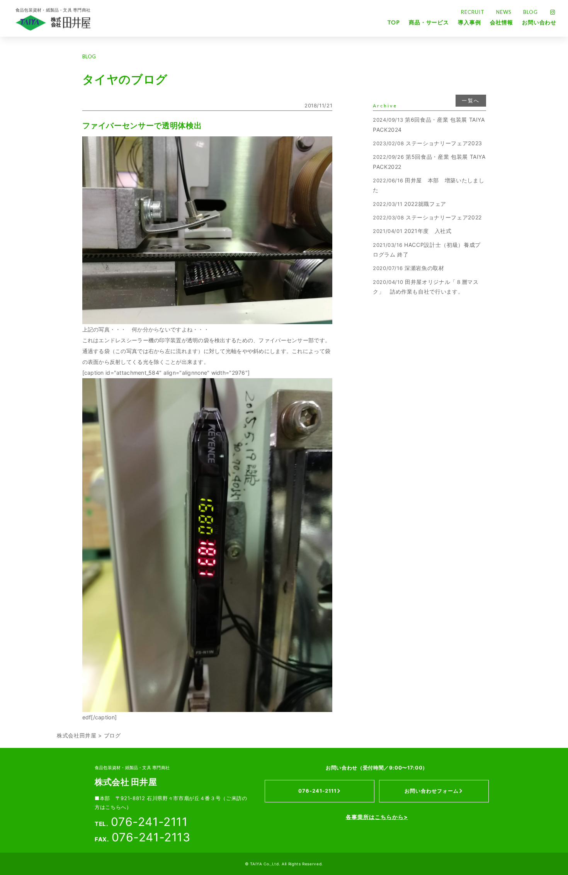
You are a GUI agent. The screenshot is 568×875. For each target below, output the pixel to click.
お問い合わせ (539, 22)
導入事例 (469, 22)
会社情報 (501, 22)
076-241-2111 (317, 791)
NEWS (504, 12)
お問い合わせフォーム (432, 791)
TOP (393, 22)
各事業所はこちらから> (377, 817)
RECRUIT (473, 12)
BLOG (530, 12)
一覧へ (471, 100)
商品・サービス (429, 22)
